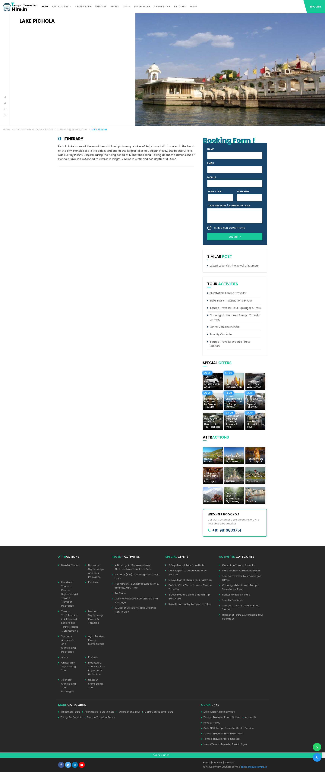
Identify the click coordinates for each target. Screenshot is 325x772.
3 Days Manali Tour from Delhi (186, 565)
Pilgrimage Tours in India (100, 712)
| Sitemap (228, 762)
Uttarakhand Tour (129, 712)
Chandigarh (83, 6)
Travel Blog (142, 6)
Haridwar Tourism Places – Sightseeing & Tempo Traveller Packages (69, 594)
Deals (126, 6)
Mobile (211, 177)
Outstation (60, 6)
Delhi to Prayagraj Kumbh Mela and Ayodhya (136, 600)
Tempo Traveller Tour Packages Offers (235, 308)
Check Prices (161, 755)
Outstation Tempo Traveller (228, 293)
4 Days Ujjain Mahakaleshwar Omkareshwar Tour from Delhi (133, 567)
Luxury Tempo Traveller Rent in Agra (225, 744)
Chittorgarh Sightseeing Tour (68, 666)
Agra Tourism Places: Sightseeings (96, 640)
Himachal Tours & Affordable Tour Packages (242, 616)
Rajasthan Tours (70, 712)
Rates (193, 6)
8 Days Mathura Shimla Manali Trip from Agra (189, 596)
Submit (234, 237)
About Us (250, 717)
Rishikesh (93, 582)
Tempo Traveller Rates (101, 717)
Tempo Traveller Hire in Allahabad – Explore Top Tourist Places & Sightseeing (70, 621)
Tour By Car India (221, 334)
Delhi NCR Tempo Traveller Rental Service (229, 728)
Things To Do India (72, 717)
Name (210, 149)
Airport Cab (162, 6)
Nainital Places (70, 565)
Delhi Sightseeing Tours (159, 712)
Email (210, 163)
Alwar (64, 657)
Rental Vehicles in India (225, 327)
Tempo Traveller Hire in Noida (222, 739)
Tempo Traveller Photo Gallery (222, 717)
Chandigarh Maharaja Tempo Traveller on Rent (235, 317)
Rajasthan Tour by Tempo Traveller (190, 604)
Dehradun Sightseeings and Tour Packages (96, 571)
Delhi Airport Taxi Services (219, 712)
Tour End (243, 191)
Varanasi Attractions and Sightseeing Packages (68, 644)
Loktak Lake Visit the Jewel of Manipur (234, 265)
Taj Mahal (121, 593)
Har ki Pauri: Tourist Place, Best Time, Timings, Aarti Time (137, 585)
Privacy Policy (212, 722)
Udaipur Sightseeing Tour (72, 129)
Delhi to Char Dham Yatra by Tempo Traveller (190, 587)
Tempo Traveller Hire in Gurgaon (223, 733)
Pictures (180, 6)
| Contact (216, 762)
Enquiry (315, 6)
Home (45, 6)
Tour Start (215, 191)
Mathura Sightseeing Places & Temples (95, 617)
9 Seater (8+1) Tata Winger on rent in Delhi (137, 576)
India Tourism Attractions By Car (33, 129)
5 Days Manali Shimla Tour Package (190, 580)
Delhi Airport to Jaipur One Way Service (188, 572)
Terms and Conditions (229, 228)
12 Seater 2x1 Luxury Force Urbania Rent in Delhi (135, 610)
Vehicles (100, 6)
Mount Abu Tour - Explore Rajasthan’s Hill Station (96, 668)
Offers (114, 6)
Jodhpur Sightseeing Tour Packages (68, 685)
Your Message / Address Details (228, 205)
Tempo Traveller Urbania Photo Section (230, 344)
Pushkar (93, 657)
